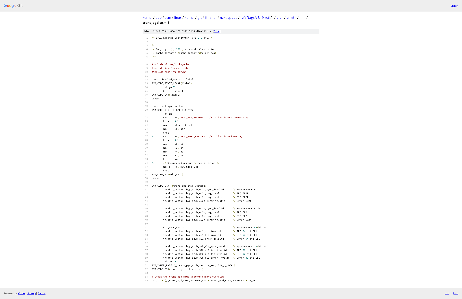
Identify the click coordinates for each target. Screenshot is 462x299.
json (455, 293)
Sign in (454, 5)
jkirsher (211, 17)
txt (447, 293)
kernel (147, 17)
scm (168, 17)
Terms (41, 293)
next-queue (228, 17)
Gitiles (21, 293)
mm (302, 17)
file (216, 31)
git (199, 17)
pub (158, 17)
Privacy (31, 293)
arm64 (291, 17)
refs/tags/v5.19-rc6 (255, 17)
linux (178, 17)
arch (279, 17)
